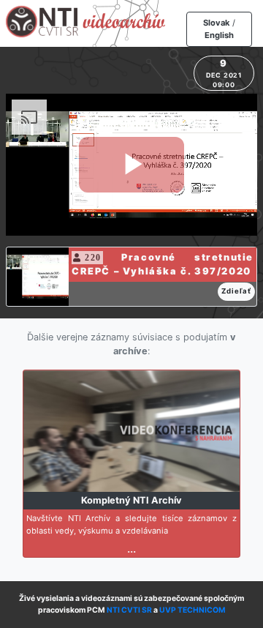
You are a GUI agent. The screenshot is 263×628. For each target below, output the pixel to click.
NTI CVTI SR (129, 610)
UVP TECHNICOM (192, 610)
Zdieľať (236, 291)
